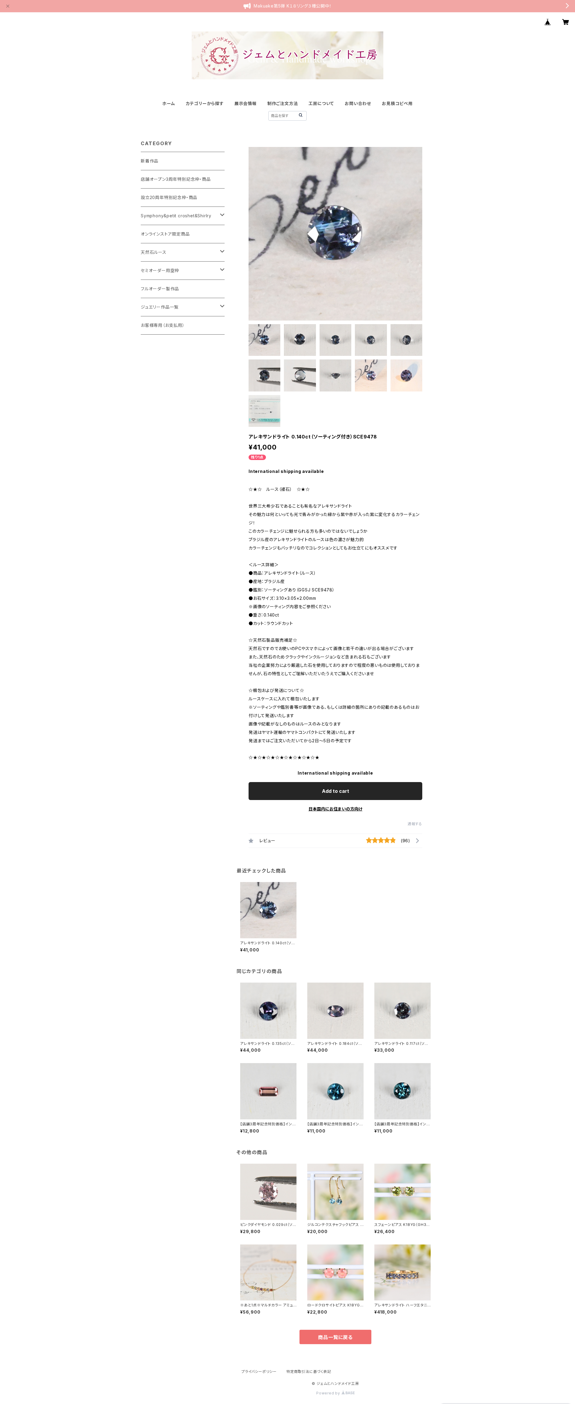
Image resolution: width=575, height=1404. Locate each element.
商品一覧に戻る (335, 1337)
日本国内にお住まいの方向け (335, 808)
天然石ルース (154, 252)
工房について (321, 103)
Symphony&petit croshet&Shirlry (176, 215)
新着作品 (149, 160)
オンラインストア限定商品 (165, 233)
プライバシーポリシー (259, 1371)
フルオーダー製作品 (160, 288)
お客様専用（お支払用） (163, 325)
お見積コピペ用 (397, 103)
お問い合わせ (358, 103)
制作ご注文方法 (282, 103)
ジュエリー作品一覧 (159, 306)
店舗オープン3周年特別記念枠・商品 (176, 179)
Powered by (328, 1393)
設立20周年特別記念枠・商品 (169, 197)
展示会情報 (245, 103)
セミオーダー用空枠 (160, 270)
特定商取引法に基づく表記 (308, 1371)
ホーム (168, 103)
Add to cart (335, 791)
